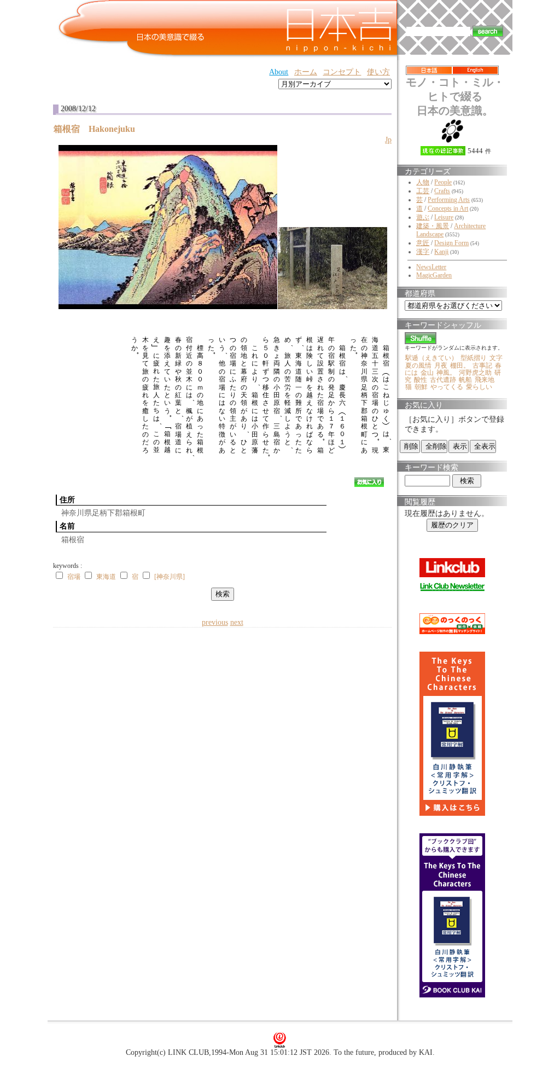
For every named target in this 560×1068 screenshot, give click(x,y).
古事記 (482, 365)
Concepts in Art (448, 208)
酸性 (420, 380)
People (443, 182)
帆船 (465, 380)
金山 (427, 372)
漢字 (422, 252)
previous (215, 622)
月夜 (440, 365)
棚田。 (460, 365)
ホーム (305, 72)
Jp (388, 140)
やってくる (446, 387)
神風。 (446, 372)
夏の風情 (418, 365)
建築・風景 (432, 226)
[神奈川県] (169, 577)
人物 (422, 182)
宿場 (73, 577)
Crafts (442, 191)
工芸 (422, 191)
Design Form (451, 243)
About (278, 72)
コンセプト (342, 72)
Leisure (443, 217)
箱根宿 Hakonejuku (99, 129)
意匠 (422, 243)
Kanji (441, 252)
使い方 (378, 72)
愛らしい (479, 387)
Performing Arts (449, 200)
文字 (496, 358)
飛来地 (484, 380)
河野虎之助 (475, 372)
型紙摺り (473, 358)
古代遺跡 (443, 380)
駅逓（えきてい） (431, 358)
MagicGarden (434, 275)
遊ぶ (422, 217)
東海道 (106, 577)
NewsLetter (431, 267)
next (236, 622)
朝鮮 (421, 387)
